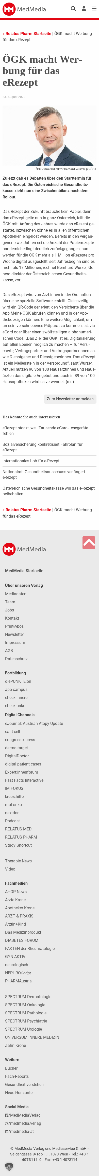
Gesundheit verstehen (24, 1084)
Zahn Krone (15, 1045)
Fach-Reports (17, 1076)
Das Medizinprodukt (23, 932)
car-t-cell (12, 731)
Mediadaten (15, 593)
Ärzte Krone (15, 899)
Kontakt (12, 618)
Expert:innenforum (21, 772)
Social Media (17, 1106)
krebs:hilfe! (15, 796)
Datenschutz (16, 658)
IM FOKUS (14, 788)
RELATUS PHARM (21, 837)
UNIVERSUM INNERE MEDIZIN (32, 1037)
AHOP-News (16, 891)
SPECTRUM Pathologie (25, 1013)
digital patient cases (23, 764)
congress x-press (20, 739)
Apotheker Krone (20, 908)
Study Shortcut (18, 845)
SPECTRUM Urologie (23, 1029)
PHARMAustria (18, 981)
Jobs (9, 610)
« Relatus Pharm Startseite (27, 33)
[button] (9, 1167)
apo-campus (16, 689)
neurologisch (16, 964)
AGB (9, 650)
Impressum (15, 642)
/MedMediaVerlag (24, 1115)
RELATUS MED (18, 829)
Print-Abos (14, 626)
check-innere (16, 697)
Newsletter (14, 634)
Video (10, 869)
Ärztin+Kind (15, 924)
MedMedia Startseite (24, 570)
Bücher (11, 1068)
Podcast (12, 821)
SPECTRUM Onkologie (25, 1004)
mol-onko (13, 804)
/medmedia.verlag (24, 1123)
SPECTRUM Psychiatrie (26, 1021)
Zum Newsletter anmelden (70, 399)
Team (10, 602)
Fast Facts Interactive (24, 780)
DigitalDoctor (17, 756)
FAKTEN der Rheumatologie (30, 948)
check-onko (15, 705)
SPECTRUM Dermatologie (28, 996)
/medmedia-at (21, 1131)
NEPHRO (18, 972)
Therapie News (18, 861)
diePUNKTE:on (18, 681)
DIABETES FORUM (21, 940)
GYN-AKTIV (15, 956)
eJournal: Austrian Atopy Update (34, 723)
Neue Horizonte (18, 1092)
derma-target (16, 747)
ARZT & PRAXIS (19, 916)
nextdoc (12, 812)
